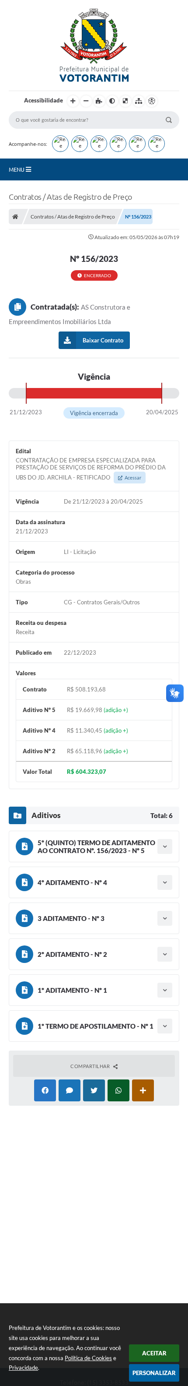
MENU (17, 169)
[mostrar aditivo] (164, 846)
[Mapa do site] (138, 101)
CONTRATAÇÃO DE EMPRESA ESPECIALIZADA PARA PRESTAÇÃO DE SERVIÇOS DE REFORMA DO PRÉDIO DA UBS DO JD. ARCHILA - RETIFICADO (91, 469)
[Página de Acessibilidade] (151, 101)
